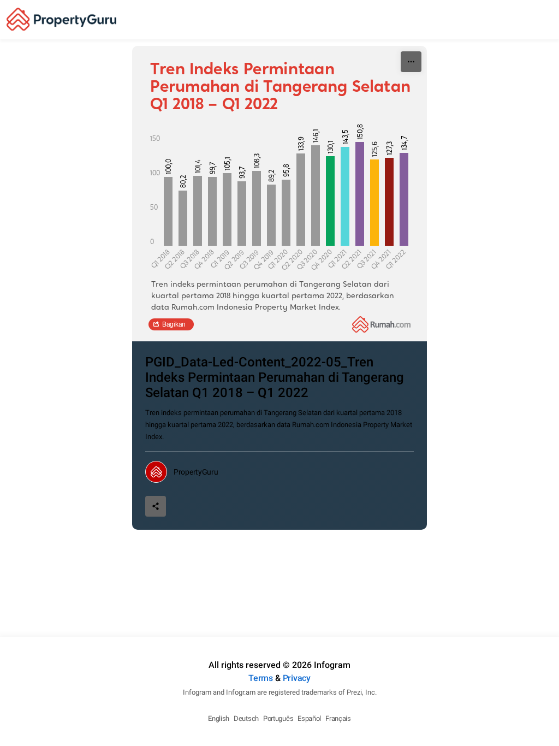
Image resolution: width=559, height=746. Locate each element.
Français (338, 718)
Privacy (297, 678)
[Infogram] (61, 20)
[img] (168, 211)
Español (309, 718)
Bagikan (174, 324)
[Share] (155, 506)
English (218, 718)
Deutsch (246, 718)
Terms (260, 678)
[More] (411, 61)
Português (278, 718)
